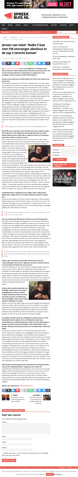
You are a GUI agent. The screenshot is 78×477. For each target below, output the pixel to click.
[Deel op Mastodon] (35, 63)
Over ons (54, 25)
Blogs (71, 25)
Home (3, 25)
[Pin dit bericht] (17, 63)
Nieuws (10, 25)
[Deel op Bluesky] (44, 63)
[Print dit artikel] (26, 63)
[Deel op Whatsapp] (30, 63)
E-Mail (4, 442)
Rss (76, 468)
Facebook (62, 468)
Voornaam (56, 150)
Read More (58, 474)
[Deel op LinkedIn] (13, 63)
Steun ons (63, 25)
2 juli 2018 (7, 58)
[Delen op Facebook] (4, 63)
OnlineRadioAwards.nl (11, 68)
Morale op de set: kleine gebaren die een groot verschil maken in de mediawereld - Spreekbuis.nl (64, 94)
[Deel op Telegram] (39, 63)
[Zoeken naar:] (66, 32)
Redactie (15, 58)
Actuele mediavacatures (40, 25)
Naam (4, 436)
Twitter (69, 468)
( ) (27, 32)
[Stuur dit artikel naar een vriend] (22, 63)
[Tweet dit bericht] (8, 63)
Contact (4, 29)
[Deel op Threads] (48, 63)
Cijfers (25, 25)
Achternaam (56, 152)
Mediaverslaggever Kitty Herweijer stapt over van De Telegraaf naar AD (64, 87)
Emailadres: (56, 155)
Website (4, 447)
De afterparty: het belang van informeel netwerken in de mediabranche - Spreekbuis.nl (62, 106)
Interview (23, 58)
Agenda (18, 25)
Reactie (4, 422)
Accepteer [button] (50, 474)
